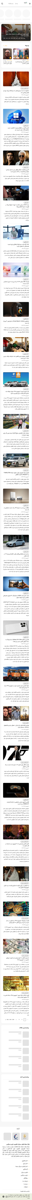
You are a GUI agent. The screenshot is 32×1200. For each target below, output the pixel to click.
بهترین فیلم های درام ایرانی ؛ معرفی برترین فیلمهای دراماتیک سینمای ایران (16, 725)
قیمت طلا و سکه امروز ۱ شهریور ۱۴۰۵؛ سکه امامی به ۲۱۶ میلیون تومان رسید (16, 995)
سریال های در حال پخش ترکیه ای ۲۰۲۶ (13, 1040)
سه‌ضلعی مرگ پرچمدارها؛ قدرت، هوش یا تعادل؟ (22, 61)
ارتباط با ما (25, 1181)
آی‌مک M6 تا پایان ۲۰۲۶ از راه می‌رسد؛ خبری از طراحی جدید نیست (16, 281)
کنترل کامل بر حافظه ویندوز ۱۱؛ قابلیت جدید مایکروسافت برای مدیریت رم (18, 128)
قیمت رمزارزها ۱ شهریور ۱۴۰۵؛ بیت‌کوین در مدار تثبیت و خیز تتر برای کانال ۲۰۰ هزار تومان (17, 920)
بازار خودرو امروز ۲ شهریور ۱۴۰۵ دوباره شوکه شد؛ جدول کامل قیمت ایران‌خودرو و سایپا (17, 391)
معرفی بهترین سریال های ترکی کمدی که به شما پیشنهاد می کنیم (12, 1032)
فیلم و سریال (9, 59)
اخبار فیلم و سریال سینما (22, 1166)
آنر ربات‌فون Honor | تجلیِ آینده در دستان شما (27, 18)
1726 (13, 1018)
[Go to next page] (5, 1018)
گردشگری (25, 1169)
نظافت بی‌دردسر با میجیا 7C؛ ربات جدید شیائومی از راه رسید (16, 507)
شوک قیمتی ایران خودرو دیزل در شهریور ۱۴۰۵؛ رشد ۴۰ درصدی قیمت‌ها (16, 685)
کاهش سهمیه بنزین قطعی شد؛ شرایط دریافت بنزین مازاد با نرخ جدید (16, 356)
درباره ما (26, 1184)
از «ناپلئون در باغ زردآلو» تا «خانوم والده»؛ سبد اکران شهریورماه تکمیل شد (16, 885)
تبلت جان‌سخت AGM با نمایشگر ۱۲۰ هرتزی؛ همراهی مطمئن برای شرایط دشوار (16, 595)
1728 (8, 1018)
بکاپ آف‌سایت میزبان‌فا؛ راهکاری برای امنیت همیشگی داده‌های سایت (18, 244)
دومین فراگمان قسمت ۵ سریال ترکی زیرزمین (18, 18)
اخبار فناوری (26, 124)
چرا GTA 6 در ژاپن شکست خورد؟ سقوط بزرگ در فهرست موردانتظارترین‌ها (17, 205)
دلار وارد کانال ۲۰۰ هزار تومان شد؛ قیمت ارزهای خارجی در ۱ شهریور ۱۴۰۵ (17, 958)
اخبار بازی (26, 201)
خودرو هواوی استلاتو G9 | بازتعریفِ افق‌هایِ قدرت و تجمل (10, 18)
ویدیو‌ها (27, 44)
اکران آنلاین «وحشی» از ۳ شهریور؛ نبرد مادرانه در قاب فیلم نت (17, 844)
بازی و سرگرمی (24, 1175)
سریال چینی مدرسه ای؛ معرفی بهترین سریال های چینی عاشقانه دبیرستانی (12, 1065)
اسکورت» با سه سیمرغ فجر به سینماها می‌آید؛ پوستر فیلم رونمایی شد (16, 90)
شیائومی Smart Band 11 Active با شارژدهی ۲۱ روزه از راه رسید (16, 321)
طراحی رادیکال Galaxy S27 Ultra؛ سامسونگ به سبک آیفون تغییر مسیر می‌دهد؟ (17, 639)
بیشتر (6, 44)
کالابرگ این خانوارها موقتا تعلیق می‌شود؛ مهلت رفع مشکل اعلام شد (17, 33)
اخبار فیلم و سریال (24, 87)
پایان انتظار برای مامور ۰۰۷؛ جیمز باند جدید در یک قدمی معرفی (17, 764)
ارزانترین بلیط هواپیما (25, 1191)
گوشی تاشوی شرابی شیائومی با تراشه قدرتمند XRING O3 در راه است (18, 802)
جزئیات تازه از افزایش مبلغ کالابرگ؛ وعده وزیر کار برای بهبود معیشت (16, 433)
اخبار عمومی (26, 166)
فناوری (28, 59)
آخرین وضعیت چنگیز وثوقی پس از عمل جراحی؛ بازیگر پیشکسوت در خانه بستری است (17, 169)
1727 (10, 1018)
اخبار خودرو (26, 387)
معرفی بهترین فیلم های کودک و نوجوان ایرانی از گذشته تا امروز (13, 1048)
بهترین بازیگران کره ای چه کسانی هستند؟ (13, 1057)
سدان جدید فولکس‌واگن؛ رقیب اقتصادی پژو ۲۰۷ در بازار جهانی (16, 554)
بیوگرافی (26, 1178)
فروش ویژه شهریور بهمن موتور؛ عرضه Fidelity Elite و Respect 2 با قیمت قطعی (16, 472)
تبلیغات (26, 1187)
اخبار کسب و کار (25, 917)
